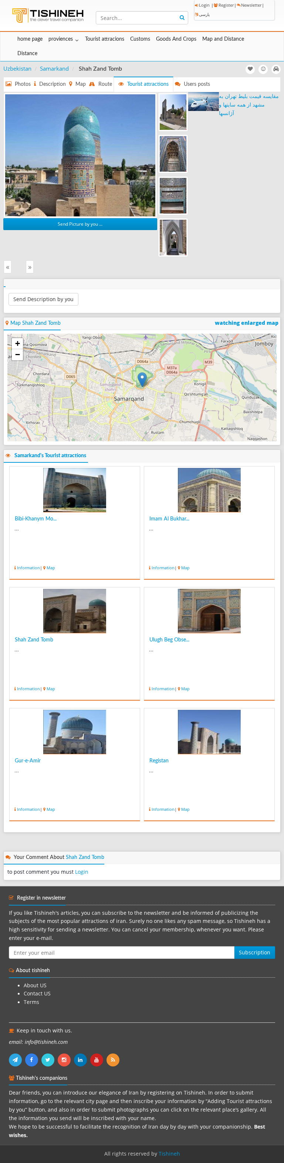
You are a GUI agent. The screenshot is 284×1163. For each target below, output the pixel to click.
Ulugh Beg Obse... (169, 640)
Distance (27, 53)
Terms (31, 1002)
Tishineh (169, 1153)
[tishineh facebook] (33, 1059)
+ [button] (17, 343)
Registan (159, 760)
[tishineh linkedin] (82, 1059)
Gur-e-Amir (28, 760)
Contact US (37, 993)
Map (51, 567)
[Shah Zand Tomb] (80, 154)
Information (28, 567)
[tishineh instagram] (66, 1059)
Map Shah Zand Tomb (35, 323)
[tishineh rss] (113, 1059)
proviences (60, 39)
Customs (140, 39)
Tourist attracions (104, 39)
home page (30, 39)
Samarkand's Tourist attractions (50, 455)
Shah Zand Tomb (34, 640)
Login (204, 5)
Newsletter (251, 5)
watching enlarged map (246, 323)
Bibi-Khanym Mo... (36, 519)
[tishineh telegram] (17, 1059)
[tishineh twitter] (49, 1059)
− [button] (17, 354)
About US (35, 985)
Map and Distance (223, 39)
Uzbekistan (17, 68)
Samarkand (54, 68)
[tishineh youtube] (98, 1059)
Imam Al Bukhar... (169, 519)
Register (226, 5)
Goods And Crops (176, 39)
